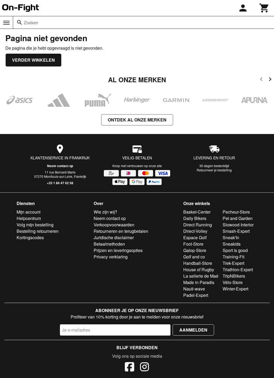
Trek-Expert (233, 263)
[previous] (261, 80)
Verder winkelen (33, 60)
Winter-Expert (235, 289)
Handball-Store (197, 263)
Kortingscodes (30, 237)
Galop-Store (194, 250)
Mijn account (28, 212)
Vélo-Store (233, 282)
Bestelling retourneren (38, 231)
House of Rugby (198, 269)
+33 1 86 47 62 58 (60, 182)
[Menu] (6, 22)
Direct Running (197, 225)
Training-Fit (233, 257)
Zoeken (31, 22)
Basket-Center (197, 212)
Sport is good (235, 250)
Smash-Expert (236, 231)
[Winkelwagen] (264, 8)
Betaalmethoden (109, 244)
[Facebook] (129, 367)
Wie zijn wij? (105, 212)
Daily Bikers (194, 218)
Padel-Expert (195, 295)
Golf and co (194, 257)
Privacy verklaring (111, 257)
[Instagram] (144, 367)
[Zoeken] (19, 22)
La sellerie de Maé (200, 276)
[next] (270, 80)
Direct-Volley (195, 231)
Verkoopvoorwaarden (114, 225)
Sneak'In (231, 237)
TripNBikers (234, 276)
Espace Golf (195, 237)
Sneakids (232, 244)
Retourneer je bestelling (214, 170)
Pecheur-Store (236, 212)
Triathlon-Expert (238, 269)
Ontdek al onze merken (137, 120)
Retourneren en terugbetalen (121, 231)
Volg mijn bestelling (35, 225)
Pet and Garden (238, 218)
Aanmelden (193, 330)
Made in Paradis (198, 282)
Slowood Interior (238, 225)
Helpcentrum (29, 218)
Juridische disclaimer (114, 237)
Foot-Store (193, 244)
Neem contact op (60, 166)
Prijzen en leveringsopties (118, 250)
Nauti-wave (194, 289)
